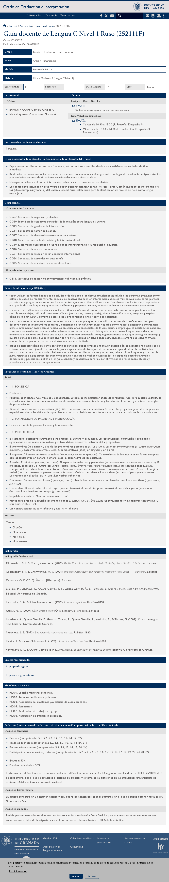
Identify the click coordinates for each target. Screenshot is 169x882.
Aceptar (76, 876)
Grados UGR (50, 838)
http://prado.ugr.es (17, 666)
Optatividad (76, 846)
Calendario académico (82, 838)
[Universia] (160, 839)
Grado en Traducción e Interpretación (36, 7)
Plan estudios (25, 26)
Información (34, 15)
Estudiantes (67, 15)
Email (81, 106)
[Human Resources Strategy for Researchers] (160, 848)
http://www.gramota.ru (20, 675)
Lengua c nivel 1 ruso (44, 26)
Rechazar (91, 876)
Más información (18, 871)
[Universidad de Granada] (149, 6)
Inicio (5, 26)
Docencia (51, 15)
